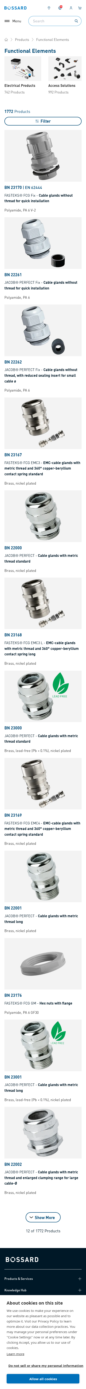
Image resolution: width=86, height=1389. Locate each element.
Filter (46, 121)
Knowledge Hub (15, 1290)
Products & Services (18, 1279)
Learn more (15, 1354)
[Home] (6, 39)
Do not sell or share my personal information (41, 1365)
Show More (45, 1217)
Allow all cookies (43, 1379)
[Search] (76, 21)
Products (22, 39)
